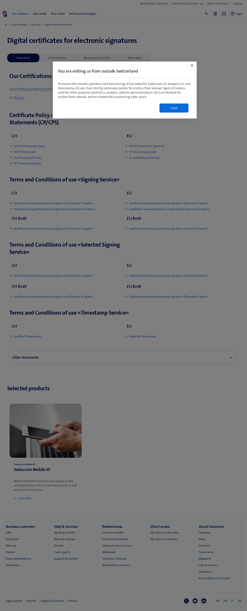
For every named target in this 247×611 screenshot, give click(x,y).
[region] (124, 90)
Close (174, 108)
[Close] (192, 65)
